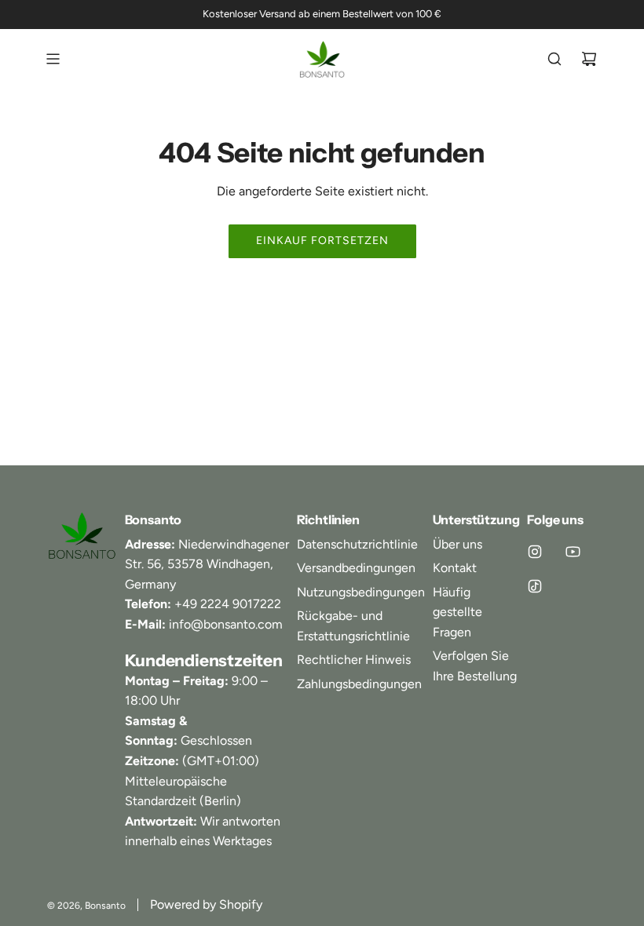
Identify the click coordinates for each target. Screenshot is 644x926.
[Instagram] (535, 551)
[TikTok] (535, 586)
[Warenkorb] (589, 59)
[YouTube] (572, 551)
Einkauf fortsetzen (322, 240)
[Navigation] (52, 59)
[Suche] (554, 59)
